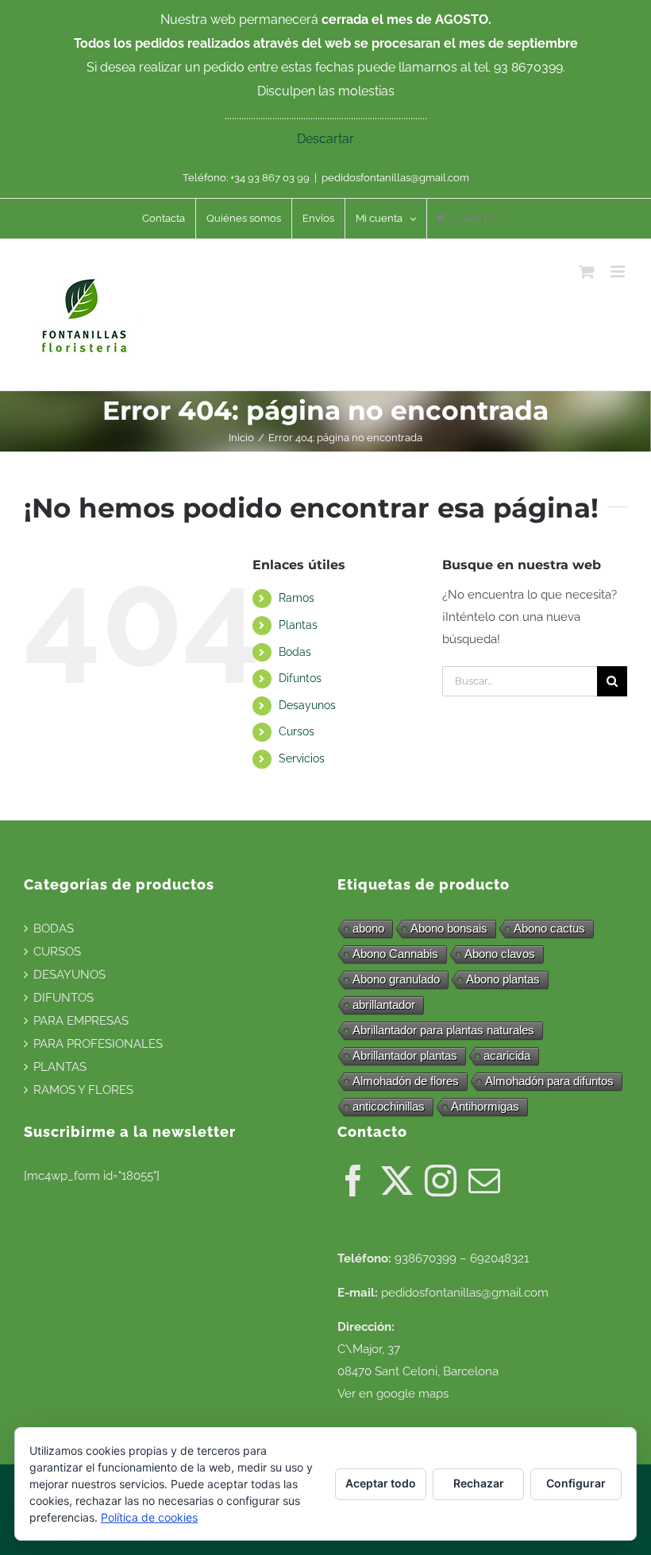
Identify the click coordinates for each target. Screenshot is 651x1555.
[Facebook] (353, 1180)
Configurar (576, 1483)
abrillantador (383, 1004)
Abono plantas (503, 979)
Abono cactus (549, 928)
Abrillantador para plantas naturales (443, 1030)
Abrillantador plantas (404, 1055)
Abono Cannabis (395, 953)
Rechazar (478, 1483)
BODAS (53, 928)
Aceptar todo (380, 1483)
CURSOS (57, 951)
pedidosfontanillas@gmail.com (395, 178)
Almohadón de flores (405, 1081)
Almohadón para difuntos (549, 1081)
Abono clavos (499, 953)
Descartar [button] (325, 138)
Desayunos (307, 705)
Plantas (298, 625)
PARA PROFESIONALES (98, 1044)
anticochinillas (388, 1106)
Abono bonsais (448, 928)
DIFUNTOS (63, 998)
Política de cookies (149, 1517)
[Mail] (484, 1180)
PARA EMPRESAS (81, 1021)
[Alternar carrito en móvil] (587, 271)
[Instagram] (440, 1180)
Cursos (296, 731)
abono (368, 928)
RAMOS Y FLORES (83, 1090)
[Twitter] (397, 1180)
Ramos (296, 597)
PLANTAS (60, 1067)
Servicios (302, 758)
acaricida (506, 1055)
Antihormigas (485, 1106)
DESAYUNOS (69, 975)
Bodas (295, 652)
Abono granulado (396, 979)
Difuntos (300, 678)
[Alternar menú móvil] (619, 271)
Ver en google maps (393, 1393)
